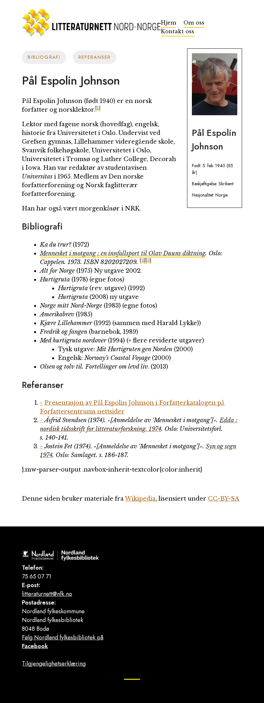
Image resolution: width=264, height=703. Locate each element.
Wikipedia (140, 498)
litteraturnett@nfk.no (47, 594)
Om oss (194, 22)
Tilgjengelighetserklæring (54, 663)
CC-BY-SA (223, 498)
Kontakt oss (177, 31)
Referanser (95, 57)
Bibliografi (44, 57)
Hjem (168, 22)
